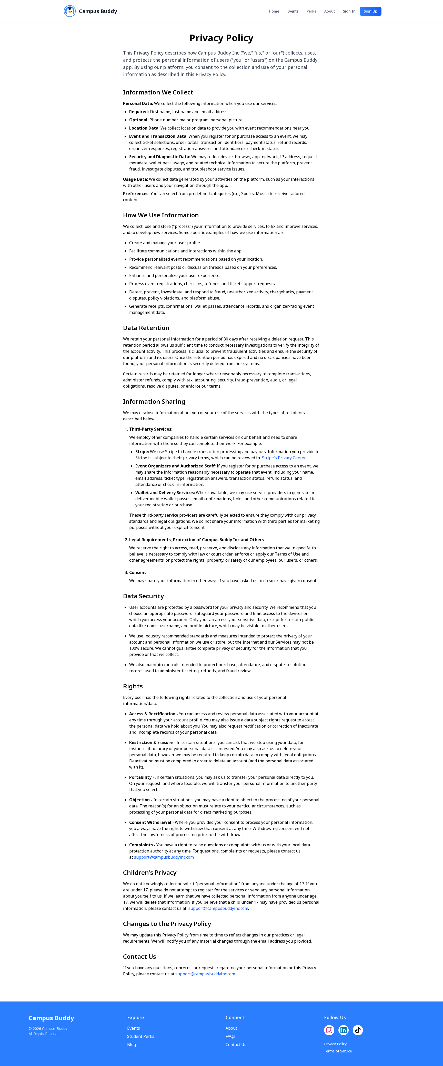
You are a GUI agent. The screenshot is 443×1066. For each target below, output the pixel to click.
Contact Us (236, 1044)
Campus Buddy (51, 1018)
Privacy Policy (335, 1043)
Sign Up (370, 11)
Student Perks (140, 1036)
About (329, 11)
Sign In (349, 11)
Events (292, 11)
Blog (131, 1044)
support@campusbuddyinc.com (164, 857)
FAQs (230, 1036)
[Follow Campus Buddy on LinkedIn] (343, 1030)
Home (274, 11)
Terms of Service (338, 1051)
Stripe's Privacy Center (284, 458)
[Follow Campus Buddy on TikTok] (358, 1030)
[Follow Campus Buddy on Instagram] (329, 1030)
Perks (311, 11)
